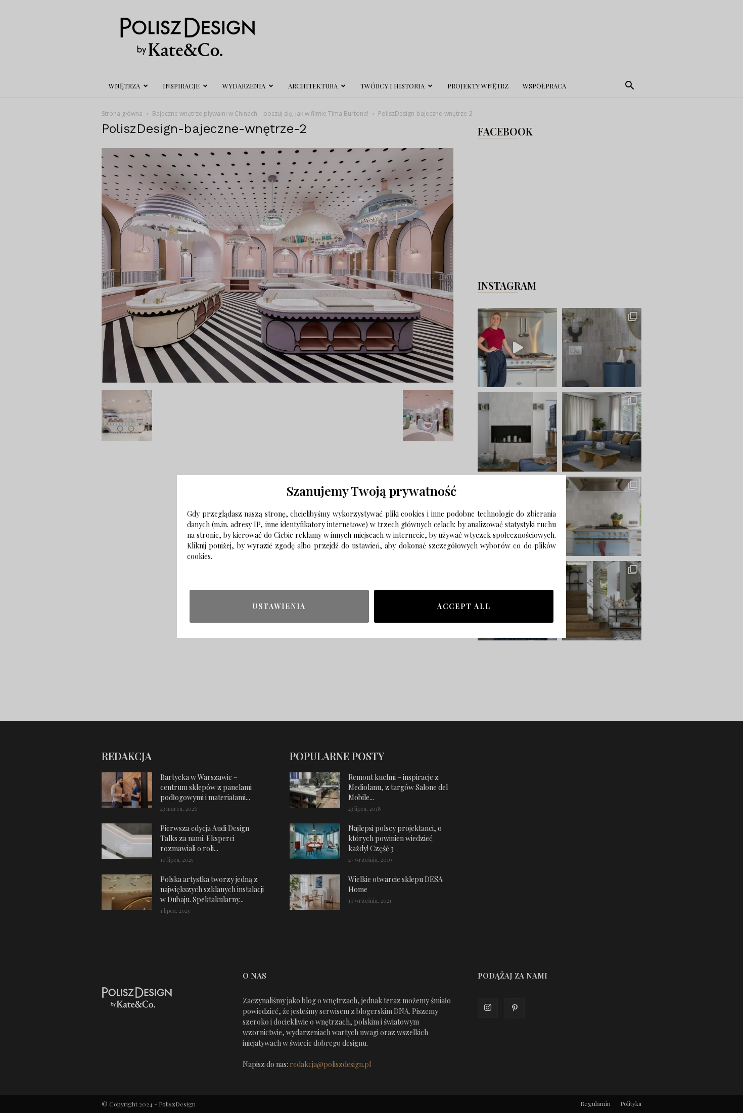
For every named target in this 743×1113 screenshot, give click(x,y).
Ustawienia (279, 606)
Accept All (464, 606)
